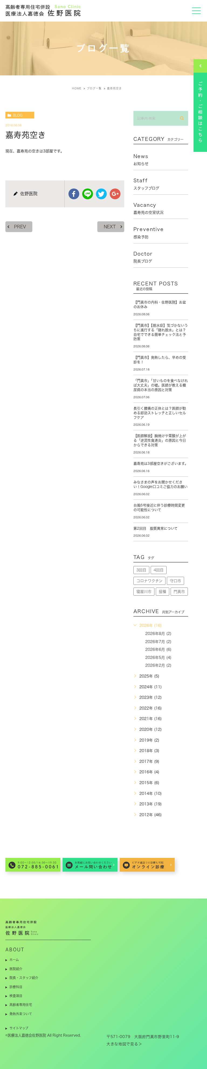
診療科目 (15, 986)
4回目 (159, 570)
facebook (73, 193)
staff (146, 184)
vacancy (148, 208)
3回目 (141, 570)
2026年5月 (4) (158, 657)
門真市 (179, 591)
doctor (143, 257)
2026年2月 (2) (158, 665)
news (141, 160)
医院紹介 (15, 968)
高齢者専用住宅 (20, 1004)
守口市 (175, 581)
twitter (101, 193)
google (115, 193)
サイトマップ (18, 1028)
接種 (162, 591)
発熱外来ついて (20, 1013)
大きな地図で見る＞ (124, 1044)
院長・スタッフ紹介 (23, 977)
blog (17, 115)
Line (87, 193)
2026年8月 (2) (158, 633)
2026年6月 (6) (158, 649)
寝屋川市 (143, 591)
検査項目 (15, 995)
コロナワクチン (149, 581)
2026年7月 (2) (158, 642)
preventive (148, 233)
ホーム (14, 959)
